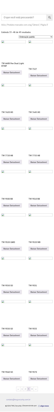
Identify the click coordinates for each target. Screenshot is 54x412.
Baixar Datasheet (11, 72)
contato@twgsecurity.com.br (18, 399)
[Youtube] (45, 399)
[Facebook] (33, 399)
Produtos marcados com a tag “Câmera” (23, 25)
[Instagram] (39, 399)
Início (3, 25)
